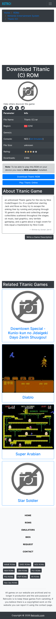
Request (28, 544)
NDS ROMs (39, 564)
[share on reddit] (22, 107)
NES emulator (31, 170)
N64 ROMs (9, 570)
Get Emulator (36, 139)
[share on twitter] (11, 107)
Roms (28, 522)
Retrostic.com (37, 615)
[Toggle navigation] (50, 3)
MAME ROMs (9, 564)
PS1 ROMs (36, 570)
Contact (28, 551)
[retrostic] (6, 3)
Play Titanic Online (28, 182)
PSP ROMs (22, 577)
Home (28, 515)
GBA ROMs (22, 570)
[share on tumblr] (17, 107)
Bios (28, 537)
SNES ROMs (25, 564)
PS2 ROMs (8, 577)
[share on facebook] (5, 107)
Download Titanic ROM (28, 176)
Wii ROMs (35, 577)
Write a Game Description (39, 237)
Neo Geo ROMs (10, 583)
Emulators (28, 530)
